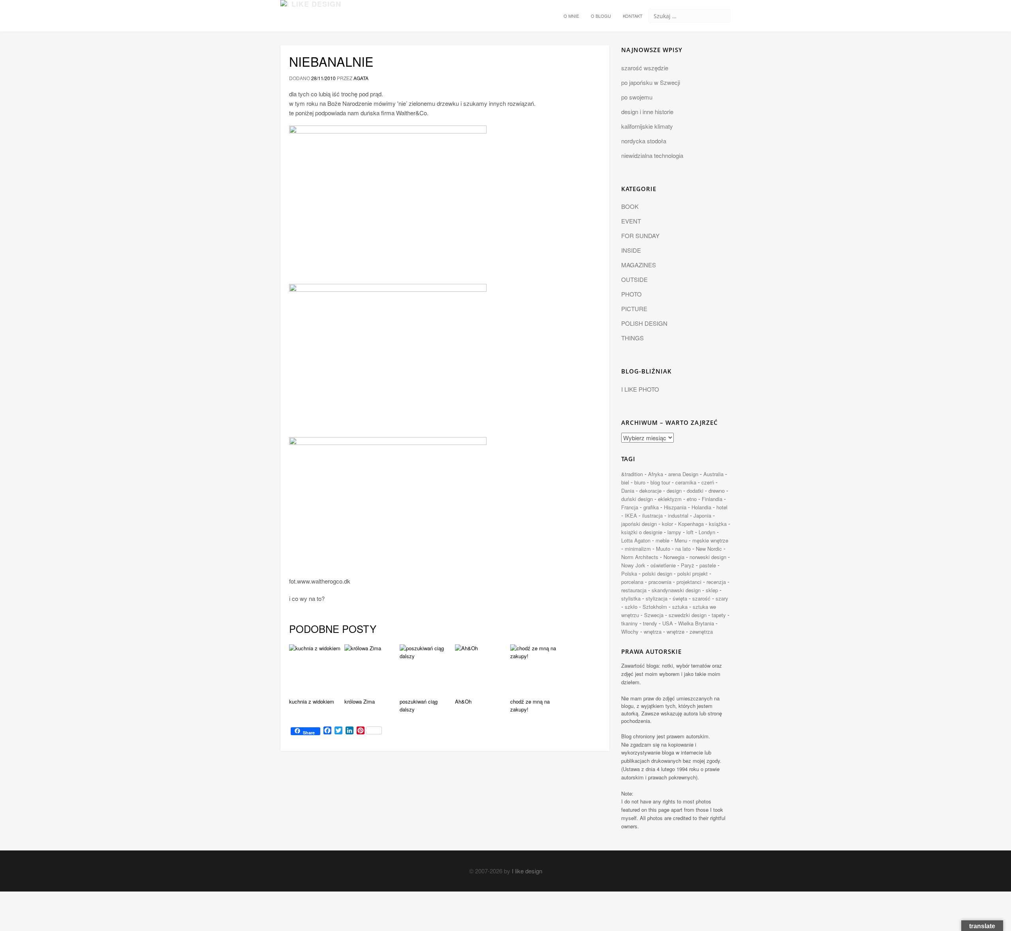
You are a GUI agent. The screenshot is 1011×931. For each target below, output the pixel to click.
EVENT (631, 221)
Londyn (707, 532)
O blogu (601, 16)
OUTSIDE (634, 279)
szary (722, 598)
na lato (683, 548)
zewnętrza (701, 631)
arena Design (683, 474)
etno (692, 499)
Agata (360, 78)
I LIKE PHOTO (640, 389)
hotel (721, 507)
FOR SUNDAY (640, 235)
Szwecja (653, 615)
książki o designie (641, 532)
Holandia (701, 507)
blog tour (660, 482)
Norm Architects (639, 557)
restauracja (633, 590)
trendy (650, 623)
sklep (712, 590)
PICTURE (634, 308)
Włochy (630, 631)
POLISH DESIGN (644, 323)
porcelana (632, 582)
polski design (657, 573)
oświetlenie (663, 565)
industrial (678, 515)
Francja (629, 507)
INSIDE (631, 250)
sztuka (680, 606)
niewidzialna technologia (652, 155)
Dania (627, 490)
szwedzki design (688, 615)
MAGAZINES (638, 265)
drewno (716, 490)
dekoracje (650, 490)
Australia (713, 474)
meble (662, 540)
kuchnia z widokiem (311, 701)
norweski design (708, 557)
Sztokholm (655, 606)
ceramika (685, 482)
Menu (681, 540)
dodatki (695, 490)
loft (689, 532)
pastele (707, 565)
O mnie (571, 16)
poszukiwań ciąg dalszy (419, 705)
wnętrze (675, 631)
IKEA (631, 515)
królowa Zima (359, 701)
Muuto (663, 548)
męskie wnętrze (710, 540)
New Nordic (709, 548)
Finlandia (712, 499)
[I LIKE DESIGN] (310, 10)
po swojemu (636, 97)
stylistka (631, 598)
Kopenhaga (691, 523)
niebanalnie (331, 61)
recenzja (716, 582)
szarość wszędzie (644, 68)
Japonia (702, 515)
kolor (667, 523)
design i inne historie (647, 111)
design (674, 490)
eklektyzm (670, 499)
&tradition (632, 474)
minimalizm (638, 548)
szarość (701, 598)
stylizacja (656, 598)
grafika (651, 507)
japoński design (639, 523)
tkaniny (629, 623)
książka (718, 523)
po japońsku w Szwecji (650, 82)
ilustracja (652, 515)
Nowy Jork (633, 565)
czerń (707, 482)
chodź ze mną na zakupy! (530, 705)
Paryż (687, 565)
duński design (637, 499)
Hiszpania (675, 507)
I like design (527, 871)
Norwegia (673, 557)
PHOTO (631, 294)
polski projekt (692, 573)
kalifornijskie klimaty (647, 126)
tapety (719, 615)
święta (680, 598)
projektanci (689, 582)
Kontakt (633, 16)
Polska (629, 573)
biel (625, 482)
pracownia (659, 582)
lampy (674, 532)
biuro (639, 482)
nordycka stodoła (643, 141)
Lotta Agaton (635, 540)
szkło (631, 606)
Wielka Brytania (696, 623)
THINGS (632, 338)
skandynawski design (676, 590)
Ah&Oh (463, 701)
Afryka (655, 474)
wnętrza (652, 631)
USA (667, 623)
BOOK (630, 206)
